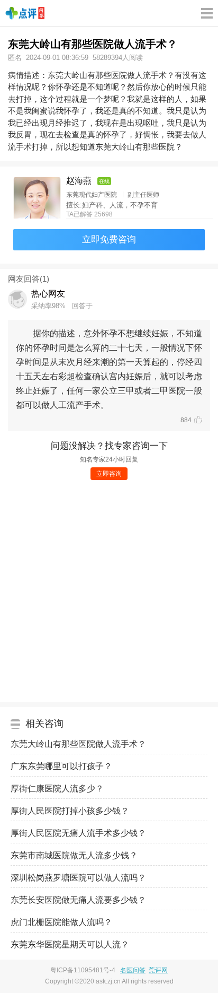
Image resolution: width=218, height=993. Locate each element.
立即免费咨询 (109, 239)
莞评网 (158, 970)
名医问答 (133, 970)
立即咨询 (109, 473)
